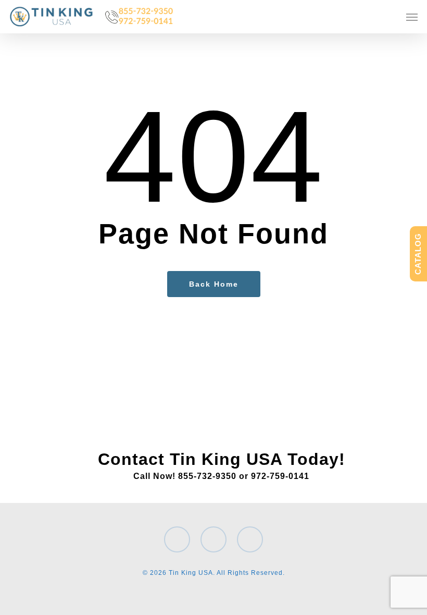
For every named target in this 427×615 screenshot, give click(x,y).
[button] (412, 16)
